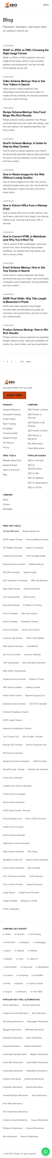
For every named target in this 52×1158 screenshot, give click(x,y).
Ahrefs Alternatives (11, 1005)
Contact (6, 504)
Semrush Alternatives (31, 1005)
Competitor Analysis (12, 414)
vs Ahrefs (7, 934)
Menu (46, 4)
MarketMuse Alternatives (36, 1070)
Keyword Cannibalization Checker (17, 728)
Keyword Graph (10, 437)
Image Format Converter (29, 892)
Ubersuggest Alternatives (37, 1021)
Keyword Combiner (32, 588)
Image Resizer (9, 892)
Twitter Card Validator (35, 638)
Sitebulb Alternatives (32, 1046)
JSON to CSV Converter (13, 826)
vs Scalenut (8, 975)
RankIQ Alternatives (34, 1087)
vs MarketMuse (42, 966)
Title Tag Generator (11, 662)
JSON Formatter (40, 761)
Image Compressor (34, 884)
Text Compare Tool (11, 736)
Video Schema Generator (13, 851)
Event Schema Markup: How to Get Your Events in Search (24, 269)
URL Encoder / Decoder (32, 736)
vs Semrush (19, 934)
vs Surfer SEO (9, 942)
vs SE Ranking (34, 934)
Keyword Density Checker (14, 564)
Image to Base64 (10, 900)
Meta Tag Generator (39, 580)
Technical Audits (10, 433)
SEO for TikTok (35, 487)
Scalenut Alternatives (12, 1078)
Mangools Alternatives (12, 1029)
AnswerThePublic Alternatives (15, 1095)
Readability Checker (29, 621)
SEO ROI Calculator (11, 572)
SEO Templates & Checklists (15, 580)
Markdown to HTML (29, 900)
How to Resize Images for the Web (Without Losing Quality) (23, 176)
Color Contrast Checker (13, 884)
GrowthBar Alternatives (12, 1087)
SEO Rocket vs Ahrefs (38, 409)
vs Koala (6, 983)
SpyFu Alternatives (34, 1037)
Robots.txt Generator (34, 547)
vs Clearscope (26, 966)
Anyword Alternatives (35, 1128)
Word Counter (29, 596)
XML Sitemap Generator (13, 646)
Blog (5, 474)
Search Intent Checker (12, 695)
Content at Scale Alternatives (15, 1120)
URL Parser (32, 851)
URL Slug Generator (11, 596)
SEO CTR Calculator (38, 703)
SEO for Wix (33, 473)
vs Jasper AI (32, 958)
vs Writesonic (21, 991)
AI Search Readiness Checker (15, 711)
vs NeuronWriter (10, 966)
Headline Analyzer (36, 564)
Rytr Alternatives (10, 1136)
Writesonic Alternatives (12, 1128)
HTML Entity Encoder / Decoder (16, 810)
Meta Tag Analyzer (29, 613)
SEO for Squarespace (38, 482)
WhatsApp (7, 508)
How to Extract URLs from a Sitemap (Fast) (25, 207)
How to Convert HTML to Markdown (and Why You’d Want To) (24, 238)
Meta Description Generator (33, 662)
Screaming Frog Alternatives (15, 1054)
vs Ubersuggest (39, 942)
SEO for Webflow (35, 477)
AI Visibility (8, 428)
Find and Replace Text (12, 818)
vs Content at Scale (34, 983)
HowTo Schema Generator (14, 835)
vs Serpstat (19, 950)
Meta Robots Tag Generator (14, 670)
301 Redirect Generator (12, 547)
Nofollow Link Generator (38, 769)
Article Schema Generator (14, 802)
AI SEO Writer (9, 419)
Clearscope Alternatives (13, 1070)
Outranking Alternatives (34, 1078)
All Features (8, 442)
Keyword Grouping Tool (35, 695)
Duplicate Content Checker (14, 703)
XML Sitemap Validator (12, 687)
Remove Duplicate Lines (36, 744)
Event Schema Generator (13, 867)
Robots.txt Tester (36, 679)
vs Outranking (22, 975)
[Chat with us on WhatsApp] (46, 1152)
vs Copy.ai (7, 991)
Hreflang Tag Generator (12, 555)
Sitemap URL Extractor (13, 744)
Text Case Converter (11, 654)
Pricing (6, 447)
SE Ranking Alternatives (13, 1021)
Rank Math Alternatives (13, 1103)
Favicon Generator (10, 629)
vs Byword (18, 983)
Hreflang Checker (33, 687)
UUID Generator (36, 876)
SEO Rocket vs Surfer (38, 430)
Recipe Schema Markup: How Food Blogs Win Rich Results (24, 113)
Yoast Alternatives (36, 448)
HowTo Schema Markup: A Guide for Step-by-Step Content (25, 144)
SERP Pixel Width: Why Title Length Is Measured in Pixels (24, 300)
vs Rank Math (36, 991)
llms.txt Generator (10, 613)
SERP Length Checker (12, 720)
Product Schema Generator (14, 793)
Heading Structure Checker (14, 679)
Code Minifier (32, 646)
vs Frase (19, 958)
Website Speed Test (12, 460)
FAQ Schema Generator (13, 753)
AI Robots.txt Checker (32, 605)
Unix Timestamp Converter (14, 876)
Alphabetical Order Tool (12, 859)
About (5, 499)
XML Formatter (34, 867)
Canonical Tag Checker (13, 638)
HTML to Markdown (11, 908)
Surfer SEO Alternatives (13, 1062)
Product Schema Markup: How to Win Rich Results (25, 331)
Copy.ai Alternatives (39, 1120)
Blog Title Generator (11, 605)
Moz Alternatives (35, 443)
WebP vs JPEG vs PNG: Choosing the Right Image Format (26, 51)
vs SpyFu (7, 950)
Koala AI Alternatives (29, 1136)
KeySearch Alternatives (13, 1037)
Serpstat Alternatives (12, 1046)
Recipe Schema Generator (37, 859)
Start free (14, 395)
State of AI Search (11, 469)
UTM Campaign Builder (35, 555)
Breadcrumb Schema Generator (16, 761)
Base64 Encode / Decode (13, 769)
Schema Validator (10, 621)
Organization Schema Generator (16, 843)
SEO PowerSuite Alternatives (15, 1111)
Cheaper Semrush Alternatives (16, 1013)
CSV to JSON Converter (35, 818)
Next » (29, 361)
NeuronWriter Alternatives (37, 1062)
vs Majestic (8, 958)
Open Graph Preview (11, 588)
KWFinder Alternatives (34, 1029)
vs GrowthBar (37, 975)
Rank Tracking (9, 423)
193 (21, 361)
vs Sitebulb (32, 950)
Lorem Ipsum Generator (13, 777)
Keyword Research (11, 409)
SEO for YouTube (36, 460)
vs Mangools (24, 942)
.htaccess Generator (32, 654)
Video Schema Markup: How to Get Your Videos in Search (24, 82)
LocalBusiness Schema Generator (17, 785)
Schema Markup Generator (37, 539)
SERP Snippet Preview (13, 539)
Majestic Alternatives (39, 1054)
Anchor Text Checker (31, 629)
